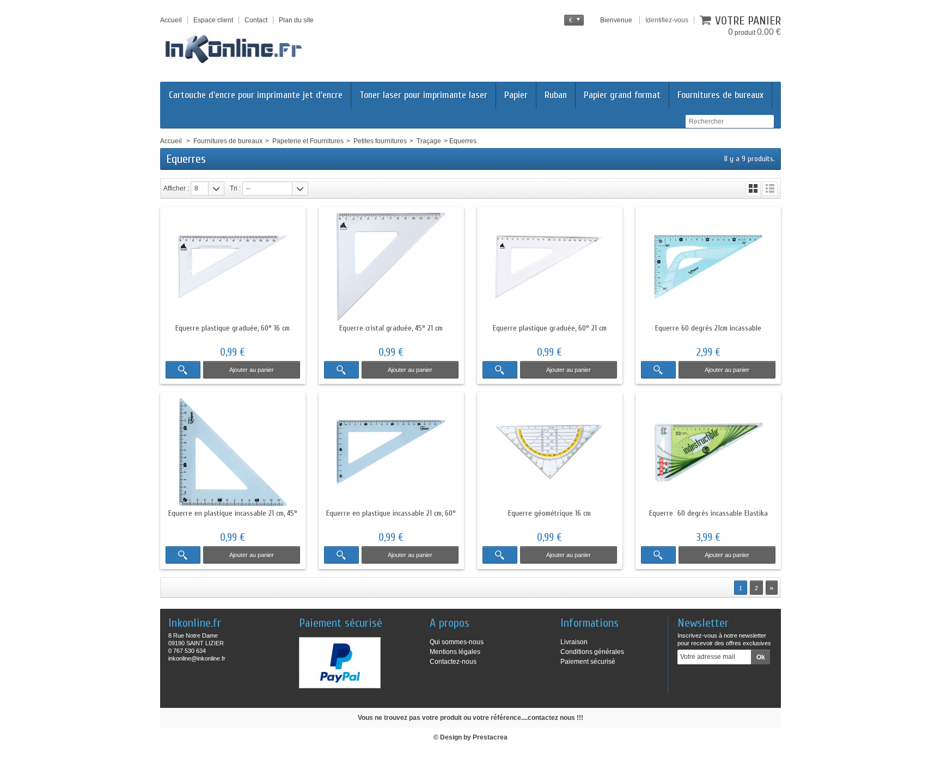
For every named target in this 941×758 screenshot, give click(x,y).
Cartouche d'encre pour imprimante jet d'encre (256, 95)
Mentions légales (455, 652)
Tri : (235, 188)
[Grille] (753, 188)
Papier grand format (622, 95)
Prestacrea (490, 737)
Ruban (556, 95)
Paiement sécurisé (587, 661)
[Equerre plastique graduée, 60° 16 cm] (233, 266)
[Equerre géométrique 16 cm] (549, 452)
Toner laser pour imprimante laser (423, 95)
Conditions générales (592, 652)
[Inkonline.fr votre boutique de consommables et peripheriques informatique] (238, 48)
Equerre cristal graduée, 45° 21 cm (391, 328)
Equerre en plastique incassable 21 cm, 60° (391, 513)
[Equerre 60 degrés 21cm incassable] (708, 266)
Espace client (213, 20)
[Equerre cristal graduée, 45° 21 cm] (391, 266)
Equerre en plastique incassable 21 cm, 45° (232, 513)
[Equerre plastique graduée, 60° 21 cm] (549, 266)
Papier (516, 95)
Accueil (171, 141)
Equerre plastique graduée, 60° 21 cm (550, 328)
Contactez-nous (453, 661)
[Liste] (770, 188)
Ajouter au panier (251, 369)
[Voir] (183, 369)
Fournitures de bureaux (720, 95)
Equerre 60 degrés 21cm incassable (708, 328)
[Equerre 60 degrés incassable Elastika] (708, 452)
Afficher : (176, 188)
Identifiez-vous (666, 20)
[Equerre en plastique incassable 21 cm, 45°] (233, 452)
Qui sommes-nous (457, 642)
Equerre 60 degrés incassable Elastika (708, 513)
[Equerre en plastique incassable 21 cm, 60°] (391, 452)
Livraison (574, 642)
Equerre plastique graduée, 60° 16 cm (232, 328)
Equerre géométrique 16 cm (549, 513)
